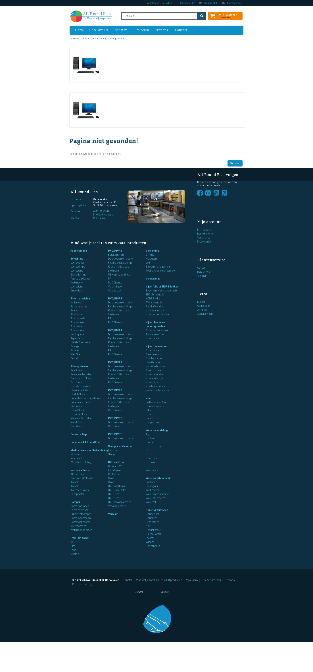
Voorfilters (76, 422)
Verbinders (76, 282)
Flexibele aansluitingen (120, 262)
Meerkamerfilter (79, 390)
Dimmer (150, 254)
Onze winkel (98, 30)
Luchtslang (76, 286)
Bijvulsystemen (154, 358)
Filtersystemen (79, 366)
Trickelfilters (77, 410)
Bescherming (153, 354)
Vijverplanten (153, 338)
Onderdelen (76, 290)
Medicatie (75, 454)
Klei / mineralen (154, 458)
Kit (71, 542)
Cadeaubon (203, 305)
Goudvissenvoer (155, 406)
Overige (74, 346)
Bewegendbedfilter (80, 374)
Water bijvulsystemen (158, 390)
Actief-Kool (76, 302)
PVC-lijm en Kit (79, 538)
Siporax (74, 350)
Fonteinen (151, 482)
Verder (235, 163)
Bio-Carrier (76, 314)
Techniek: (165, 592)
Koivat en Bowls (79, 490)
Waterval (151, 502)
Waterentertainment (158, 478)
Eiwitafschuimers (80, 386)
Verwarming (153, 278)
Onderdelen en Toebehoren (85, 398)
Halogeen (151, 258)
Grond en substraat (157, 330)
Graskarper (152, 522)
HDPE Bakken (153, 298)
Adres (169, 3)
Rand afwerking (155, 306)
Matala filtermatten (80, 342)
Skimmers (76, 406)
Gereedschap (78, 434)
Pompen (75, 502)
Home (79, 30)
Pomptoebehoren (80, 522)
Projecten (142, 30)
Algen (149, 434)
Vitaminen (76, 458)
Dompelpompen (79, 506)
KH (147, 454)
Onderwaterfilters (80, 402)
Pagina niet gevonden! (114, 38)
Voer (149, 398)
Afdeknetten (77, 474)
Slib (148, 466)
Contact (181, 30)
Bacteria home (78, 306)
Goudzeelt (151, 518)
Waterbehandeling (157, 430)
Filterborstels (77, 318)
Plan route (99, 217)
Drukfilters (76, 382)
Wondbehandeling (80, 462)
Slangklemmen (78, 274)
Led (148, 262)
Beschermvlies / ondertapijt (161, 290)
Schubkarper (153, 530)
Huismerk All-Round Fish (85, 442)
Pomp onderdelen (80, 518)
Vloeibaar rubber (155, 310)
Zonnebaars (153, 545)
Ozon (111, 478)
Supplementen (154, 422)
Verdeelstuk (114, 290)
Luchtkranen (77, 262)
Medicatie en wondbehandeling (89, 450)
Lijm (72, 545)
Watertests (152, 470)
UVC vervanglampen (119, 502)
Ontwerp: (139, 592)
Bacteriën (151, 438)
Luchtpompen (78, 266)
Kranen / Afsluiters (118, 266)
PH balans (152, 462)
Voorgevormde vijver (158, 314)
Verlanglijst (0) (211, 3)
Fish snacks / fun (156, 402)
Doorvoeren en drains (120, 258)
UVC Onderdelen (117, 490)
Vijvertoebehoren (156, 346)
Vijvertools (152, 382)
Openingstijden (187, 3)
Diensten (120, 30)
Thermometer (154, 370)
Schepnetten (77, 494)
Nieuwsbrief (204, 241)
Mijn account (204, 229)
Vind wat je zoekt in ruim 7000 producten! (159, 580)
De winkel (75, 211)
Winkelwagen (228, 15)
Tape (73, 549)
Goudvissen (153, 514)
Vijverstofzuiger (155, 378)
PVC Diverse (115, 282)
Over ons (161, 30)
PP (109, 278)
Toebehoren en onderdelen (161, 270)
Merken (201, 301)
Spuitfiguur (152, 486)
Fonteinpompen (79, 510)
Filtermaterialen (80, 298)
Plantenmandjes (155, 334)
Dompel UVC (115, 466)
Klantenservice (234, 3)
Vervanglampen (117, 506)
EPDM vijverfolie (155, 294)
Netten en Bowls (80, 470)
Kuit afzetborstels (156, 366)
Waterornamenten (156, 498)
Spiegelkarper (153, 534)
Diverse (74, 553)
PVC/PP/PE (115, 250)
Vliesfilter (75, 354)
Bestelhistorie (205, 233)
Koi (148, 526)
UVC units (113, 494)
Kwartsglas (114, 470)
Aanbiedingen (78, 250)
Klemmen (113, 450)
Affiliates (202, 309)
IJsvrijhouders (154, 362)
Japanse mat (77, 338)
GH (147, 450)
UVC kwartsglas (117, 486)
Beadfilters (76, 370)
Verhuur (113, 514)
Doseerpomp (153, 446)
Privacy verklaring (82, 584)
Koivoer (150, 414)
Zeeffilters (76, 426)
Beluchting (76, 258)
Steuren (150, 538)
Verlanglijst (203, 237)
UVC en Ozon (116, 462)
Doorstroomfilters (80, 378)
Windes (150, 542)
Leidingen (113, 270)
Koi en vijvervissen (157, 510)
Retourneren (204, 271)
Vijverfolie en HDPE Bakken (162, 286)
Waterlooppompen (81, 530)
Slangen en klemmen (120, 446)
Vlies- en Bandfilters (81, 418)
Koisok (74, 482)
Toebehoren (153, 490)
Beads (74, 310)
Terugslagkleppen (80, 278)
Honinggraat (77, 334)
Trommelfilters (78, 414)
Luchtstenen (77, 270)
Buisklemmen (116, 254)
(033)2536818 (101, 211)
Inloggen (154, 3)
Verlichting (152, 250)
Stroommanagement (158, 266)
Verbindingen (115, 286)
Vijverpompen (78, 526)
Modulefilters (77, 394)
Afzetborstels (153, 350)
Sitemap (202, 275)
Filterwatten (77, 326)
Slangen (112, 454)
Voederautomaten (156, 386)
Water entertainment (157, 494)
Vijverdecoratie (154, 374)
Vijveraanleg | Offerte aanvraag (203, 580)
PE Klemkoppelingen (119, 274)
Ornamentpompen (80, 514)
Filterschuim (77, 322)
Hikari (149, 410)
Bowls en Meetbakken (82, 478)
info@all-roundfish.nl (105, 214)
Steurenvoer (153, 418)
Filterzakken (77, 330)
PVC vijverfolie (154, 302)
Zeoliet (74, 358)
